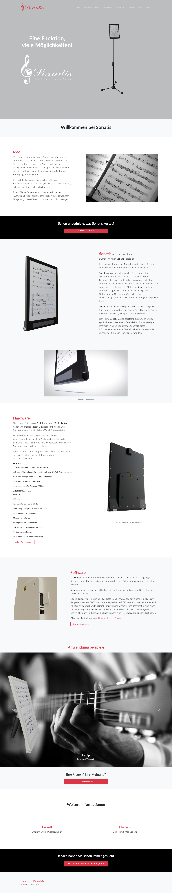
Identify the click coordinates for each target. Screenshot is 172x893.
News (131, 7)
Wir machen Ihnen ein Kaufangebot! (86, 863)
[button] (13, 710)
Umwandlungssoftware (109, 618)
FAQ (140, 7)
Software (120, 7)
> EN (147, 7)
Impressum (25, 881)
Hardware (107, 7)
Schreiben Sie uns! (86, 782)
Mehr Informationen (23, 542)
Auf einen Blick (91, 7)
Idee (78, 7)
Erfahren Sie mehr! (86, 231)
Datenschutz (38, 881)
